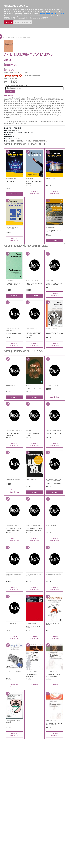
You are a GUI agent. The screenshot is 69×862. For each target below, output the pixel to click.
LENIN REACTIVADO (31, 623)
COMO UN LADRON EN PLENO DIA (14, 430)
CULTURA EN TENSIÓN (51, 329)
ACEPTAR (9, 22)
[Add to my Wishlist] (8, 152)
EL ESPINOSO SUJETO (51, 671)
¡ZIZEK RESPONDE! (10, 385)
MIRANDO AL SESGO (51, 720)
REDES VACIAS (9, 280)
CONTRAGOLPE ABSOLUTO (12, 525)
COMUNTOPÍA (49, 280)
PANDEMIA (28, 430)
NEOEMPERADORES (11, 178)
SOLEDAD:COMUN (50, 178)
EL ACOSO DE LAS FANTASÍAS (53, 574)
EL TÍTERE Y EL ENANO (31, 671)
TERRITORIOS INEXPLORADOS (53, 430)
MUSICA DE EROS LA (11, 623)
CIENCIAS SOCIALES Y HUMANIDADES (18, 37)
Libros (4, 37)
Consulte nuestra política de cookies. (51, 14)
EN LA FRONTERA (50, 227)
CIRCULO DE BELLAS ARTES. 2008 (16, 73)
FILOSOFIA (42, 141)
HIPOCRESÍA (29, 385)
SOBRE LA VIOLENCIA (31, 479)
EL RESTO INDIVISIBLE (51, 525)
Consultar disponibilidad (34, 192)
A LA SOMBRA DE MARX (32, 280)
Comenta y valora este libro (31, 75)
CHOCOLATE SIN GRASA (52, 385)
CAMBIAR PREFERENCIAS (23, 22)
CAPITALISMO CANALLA (32, 329)
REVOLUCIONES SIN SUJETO (33, 525)
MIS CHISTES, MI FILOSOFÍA (13, 479)
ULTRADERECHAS (30, 178)
